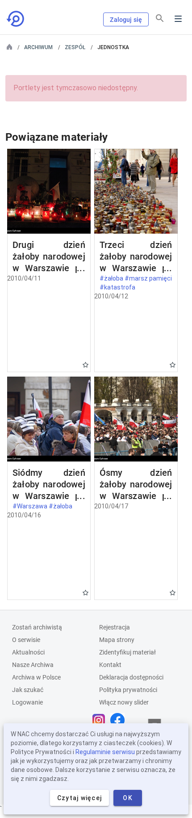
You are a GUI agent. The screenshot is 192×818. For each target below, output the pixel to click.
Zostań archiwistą (37, 627)
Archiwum (38, 47)
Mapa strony (116, 639)
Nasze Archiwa (33, 664)
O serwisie (26, 639)
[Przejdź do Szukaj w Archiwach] (16, 18)
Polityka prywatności (128, 689)
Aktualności (28, 652)
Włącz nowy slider (124, 702)
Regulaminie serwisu (105, 751)
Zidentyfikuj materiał (127, 652)
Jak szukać (27, 689)
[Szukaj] (160, 18)
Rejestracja (114, 627)
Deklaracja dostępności (131, 677)
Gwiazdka (85, 365)
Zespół (75, 47)
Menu (178, 19)
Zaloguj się (126, 19)
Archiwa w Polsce (36, 677)
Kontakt (110, 664)
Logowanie (27, 702)
